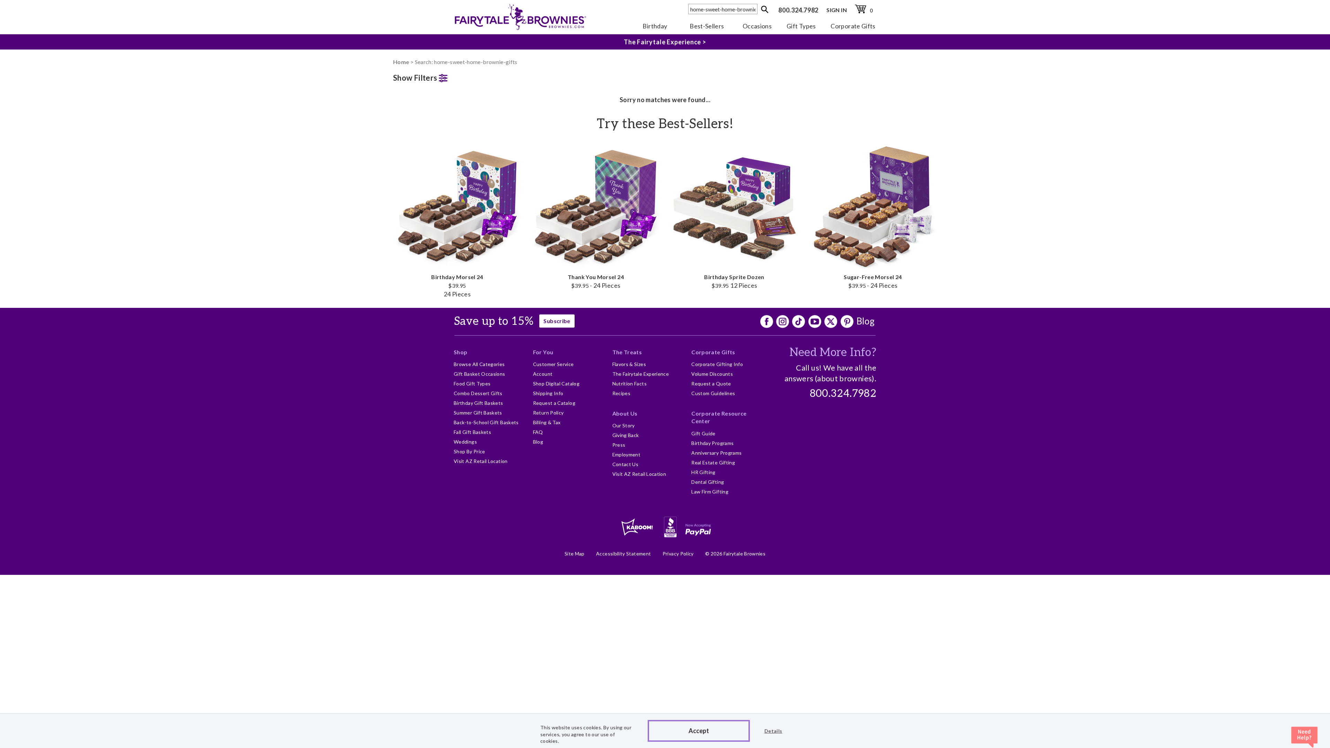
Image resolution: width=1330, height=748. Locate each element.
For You (543, 352)
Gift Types (801, 26)
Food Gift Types (472, 383)
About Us (625, 413)
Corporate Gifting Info (717, 364)
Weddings (465, 442)
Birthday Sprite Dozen (734, 281)
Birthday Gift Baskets (478, 403)
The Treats (627, 352)
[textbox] (722, 9)
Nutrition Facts (629, 383)
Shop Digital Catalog (556, 383)
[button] (457, 76)
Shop (460, 352)
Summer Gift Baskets (478, 413)
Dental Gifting (707, 482)
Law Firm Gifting (709, 492)
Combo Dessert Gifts (478, 393)
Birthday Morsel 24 (457, 285)
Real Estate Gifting (713, 462)
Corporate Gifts (853, 26)
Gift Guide (703, 433)
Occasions (757, 26)
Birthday (654, 26)
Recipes (621, 393)
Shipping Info (548, 393)
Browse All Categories (479, 364)
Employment (626, 454)
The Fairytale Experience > (665, 42)
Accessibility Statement (623, 553)
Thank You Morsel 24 (596, 281)
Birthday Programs (712, 443)
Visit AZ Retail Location (481, 461)
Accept (699, 730)
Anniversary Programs (716, 453)
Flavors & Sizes (629, 364)
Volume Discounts (712, 374)
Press (619, 445)
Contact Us (625, 464)
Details (773, 731)
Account (543, 374)
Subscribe (556, 321)
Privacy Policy (678, 553)
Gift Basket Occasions (479, 374)
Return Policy (548, 413)
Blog (866, 321)
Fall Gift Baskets (472, 432)
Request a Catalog (554, 403)
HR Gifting (703, 472)
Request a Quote (711, 383)
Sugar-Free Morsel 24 (873, 281)
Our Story (623, 425)
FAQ (538, 432)
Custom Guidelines (713, 393)
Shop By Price (469, 451)
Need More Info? (832, 352)
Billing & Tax (547, 422)
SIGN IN (836, 10)
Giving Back (625, 435)
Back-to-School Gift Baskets (486, 422)
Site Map (575, 553)
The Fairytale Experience (640, 374)
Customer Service (553, 364)
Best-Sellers (707, 26)
